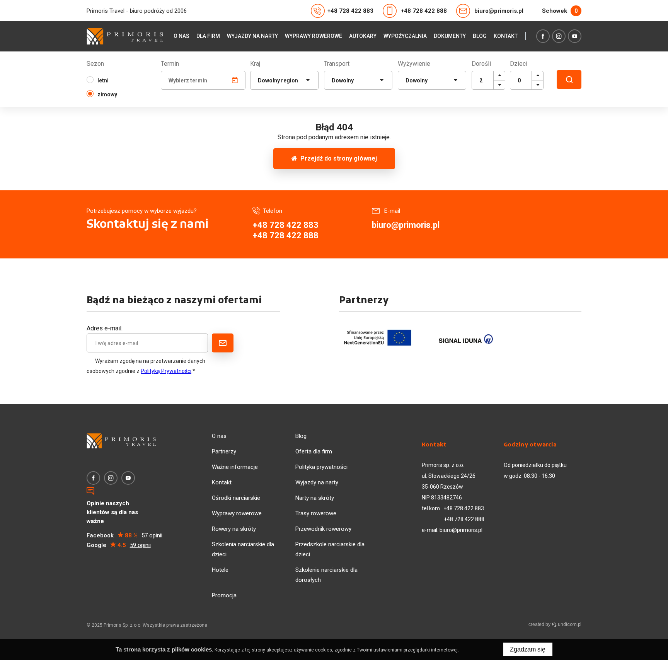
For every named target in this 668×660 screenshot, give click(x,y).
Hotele (220, 569)
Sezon (95, 63)
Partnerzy (224, 451)
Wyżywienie (414, 63)
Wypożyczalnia (405, 36)
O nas (181, 36)
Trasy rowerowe (315, 513)
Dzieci (518, 63)
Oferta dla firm (313, 451)
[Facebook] (543, 36)
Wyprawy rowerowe (313, 36)
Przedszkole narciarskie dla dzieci (330, 549)
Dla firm (208, 36)
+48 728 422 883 (350, 10)
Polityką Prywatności (166, 371)
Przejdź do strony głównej (337, 158)
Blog (480, 36)
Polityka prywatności (321, 466)
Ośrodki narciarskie (236, 497)
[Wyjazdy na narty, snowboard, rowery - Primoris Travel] (125, 36)
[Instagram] (559, 36)
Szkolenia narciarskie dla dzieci (243, 549)
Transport (336, 63)
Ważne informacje (235, 466)
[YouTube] (574, 36)
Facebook (124, 535)
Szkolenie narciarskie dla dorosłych (326, 574)
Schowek (560, 10)
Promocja (224, 595)
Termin (170, 63)
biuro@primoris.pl (498, 10)
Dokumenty (450, 36)
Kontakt (506, 36)
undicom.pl (569, 624)
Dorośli (481, 63)
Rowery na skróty (234, 528)
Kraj (255, 63)
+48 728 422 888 (424, 10)
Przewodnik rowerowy (323, 528)
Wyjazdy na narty (252, 36)
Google (119, 545)
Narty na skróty (314, 497)
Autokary (363, 36)
